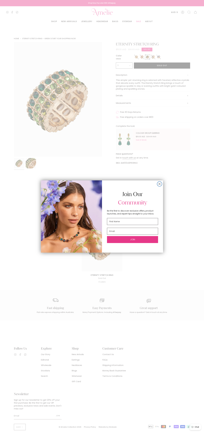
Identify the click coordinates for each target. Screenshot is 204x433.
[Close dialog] (159, 184)
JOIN (132, 239)
